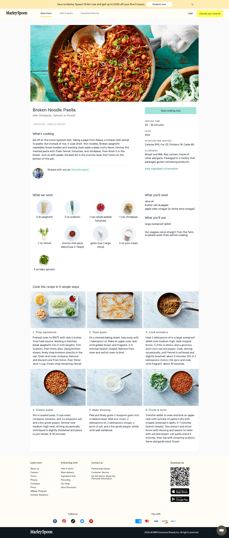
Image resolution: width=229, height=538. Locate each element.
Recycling (65, 480)
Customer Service (90, 13)
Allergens (151, 151)
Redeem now (159, 4)
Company (35, 483)
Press (33, 487)
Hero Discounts (68, 487)
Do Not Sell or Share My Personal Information (103, 477)
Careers (34, 472)
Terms (33, 476)
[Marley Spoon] (41, 532)
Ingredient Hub (68, 476)
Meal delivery (67, 472)
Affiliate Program (38, 491)
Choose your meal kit (209, 13)
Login (190, 13)
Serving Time (152, 121)
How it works (66, 13)
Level (148, 131)
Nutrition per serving (158, 141)
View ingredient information (161, 168)
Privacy (34, 480)
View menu (46, 13)
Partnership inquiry (100, 468)
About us (34, 468)
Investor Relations (39, 495)
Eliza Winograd (80, 169)
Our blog (65, 483)
